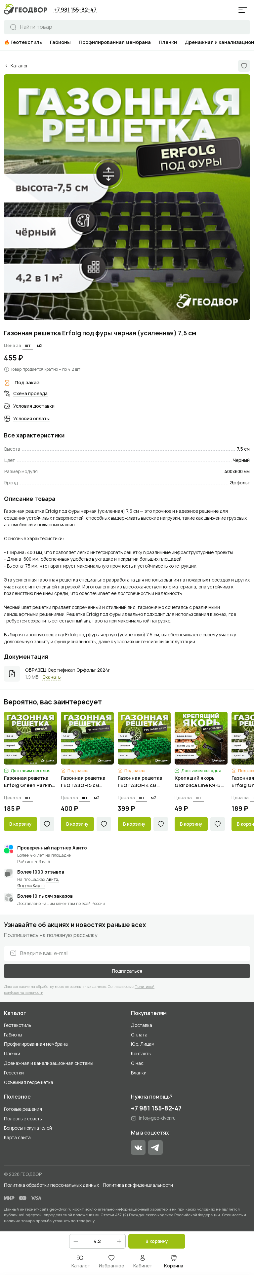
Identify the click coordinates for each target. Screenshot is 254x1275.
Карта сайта (17, 1138)
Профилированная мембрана (36, 1044)
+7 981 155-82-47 (75, 9)
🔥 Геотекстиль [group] (23, 42)
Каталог (15, 1013)
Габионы (13, 1035)
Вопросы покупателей (28, 1128)
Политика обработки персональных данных (51, 1185)
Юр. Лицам (142, 1044)
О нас (137, 1063)
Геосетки (14, 1073)
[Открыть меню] (242, 10)
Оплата (139, 1035)
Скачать (51, 677)
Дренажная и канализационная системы (48, 1063)
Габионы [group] (60, 42)
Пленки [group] (168, 42)
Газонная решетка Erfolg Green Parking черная (29, 782)
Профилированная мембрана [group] (115, 42)
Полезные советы (23, 1119)
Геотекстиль (17, 1025)
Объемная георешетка (28, 1082)
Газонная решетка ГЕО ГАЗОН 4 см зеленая (140, 782)
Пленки (12, 1054)
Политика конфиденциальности (138, 1185)
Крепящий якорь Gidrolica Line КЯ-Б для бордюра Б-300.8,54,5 (198, 782)
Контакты (141, 1054)
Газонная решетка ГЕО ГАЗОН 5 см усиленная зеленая (85, 782)
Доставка (141, 1025)
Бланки (139, 1073)
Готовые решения (23, 1109)
